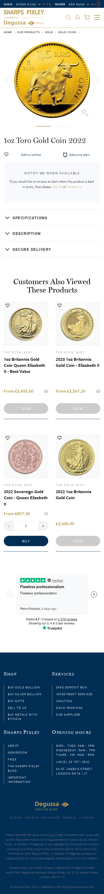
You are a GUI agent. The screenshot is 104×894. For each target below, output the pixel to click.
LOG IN (57, 186)
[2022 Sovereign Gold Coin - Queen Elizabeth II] (26, 456)
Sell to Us (17, 708)
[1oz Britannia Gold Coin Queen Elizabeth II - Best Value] (26, 324)
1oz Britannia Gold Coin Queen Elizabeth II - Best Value (24, 365)
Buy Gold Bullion (24, 687)
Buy (26, 541)
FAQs (12, 759)
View (26, 408)
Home (8, 32)
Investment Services (74, 694)
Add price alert (79, 154)
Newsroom (17, 752)
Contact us (74, 186)
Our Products (28, 32)
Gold (49, 32)
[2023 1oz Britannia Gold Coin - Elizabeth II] (78, 324)
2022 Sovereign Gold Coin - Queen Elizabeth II (26, 497)
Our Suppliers (68, 714)
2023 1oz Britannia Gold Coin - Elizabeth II (77, 362)
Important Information (19, 779)
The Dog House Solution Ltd (75, 886)
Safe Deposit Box (71, 687)
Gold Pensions (69, 708)
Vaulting (64, 701)
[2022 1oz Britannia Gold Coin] (78, 456)
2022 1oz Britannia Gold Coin (73, 494)
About (13, 745)
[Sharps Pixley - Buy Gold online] (24, 18)
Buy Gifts (16, 701)
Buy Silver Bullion (24, 694)
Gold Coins (67, 32)
